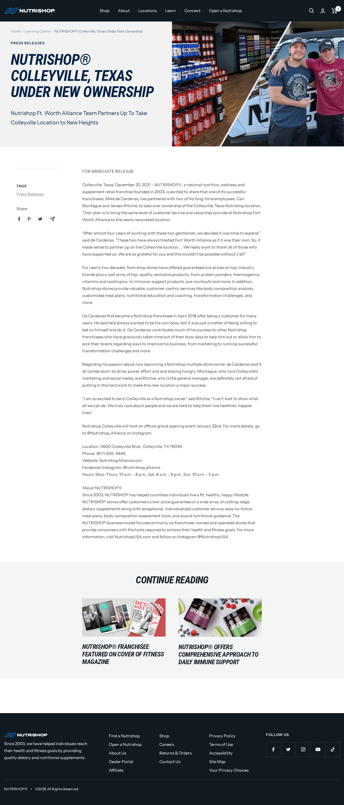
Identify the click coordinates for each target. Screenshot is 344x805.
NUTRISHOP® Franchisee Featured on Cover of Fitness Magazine (123, 654)
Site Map (217, 761)
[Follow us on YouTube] (317, 749)
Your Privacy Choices (229, 770)
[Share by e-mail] (52, 219)
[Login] (322, 11)
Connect (192, 10)
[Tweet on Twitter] (40, 219)
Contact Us (169, 761)
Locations (147, 10)
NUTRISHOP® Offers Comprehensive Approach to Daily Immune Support (218, 654)
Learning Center (37, 31)
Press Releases (28, 43)
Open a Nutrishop (225, 10)
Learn (170, 10)
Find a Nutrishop (124, 735)
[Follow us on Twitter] (288, 749)
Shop (104, 10)
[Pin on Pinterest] (29, 219)
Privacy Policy (222, 735)
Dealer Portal (121, 761)
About (124, 10)
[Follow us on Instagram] (303, 749)
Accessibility (221, 753)
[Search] (311, 10)
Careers (166, 744)
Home (16, 31)
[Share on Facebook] (19, 219)
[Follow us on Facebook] (273, 749)
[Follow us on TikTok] (332, 749)
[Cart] (334, 10)
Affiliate (116, 770)
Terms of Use (221, 744)
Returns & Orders (175, 753)
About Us (117, 753)
